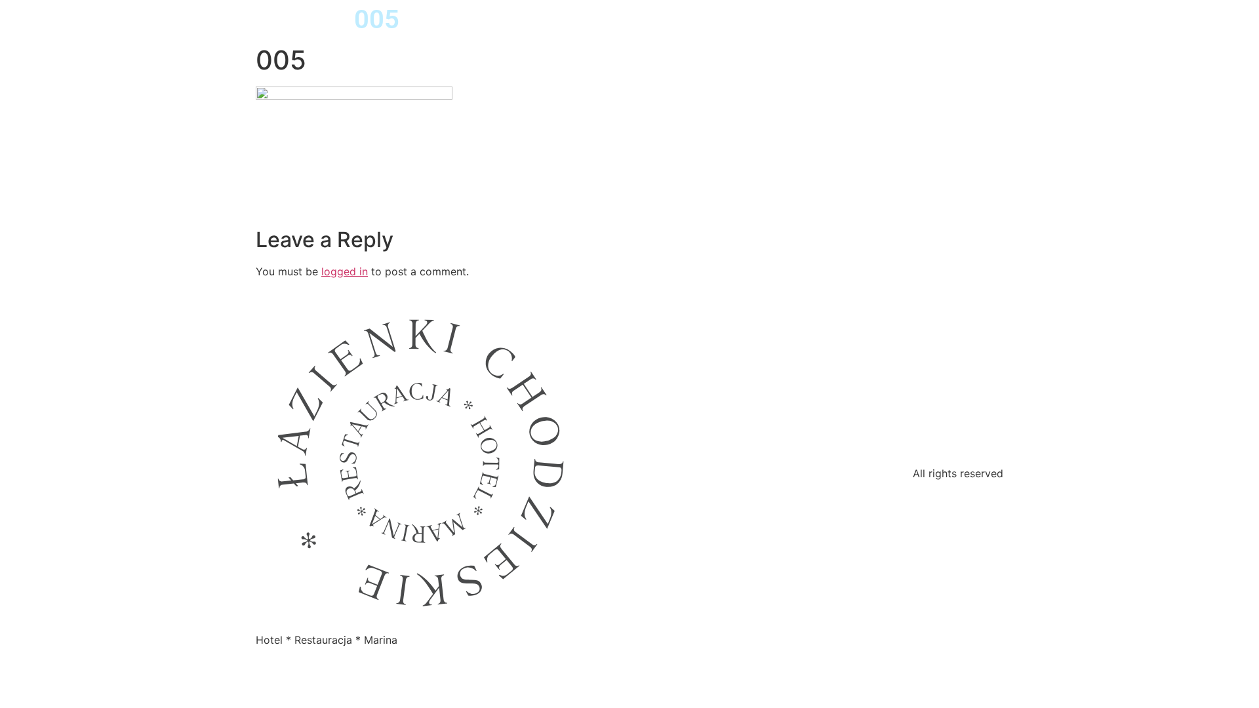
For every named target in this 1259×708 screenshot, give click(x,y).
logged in (344, 271)
